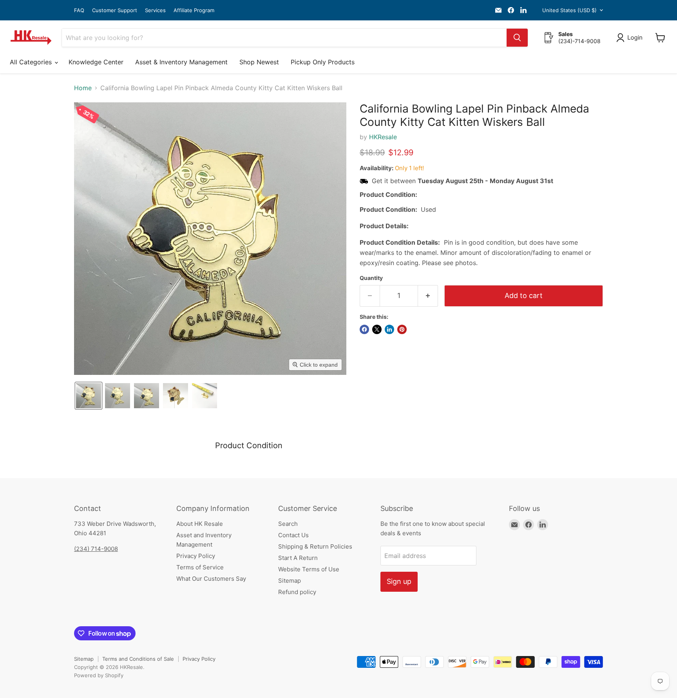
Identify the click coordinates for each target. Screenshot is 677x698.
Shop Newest (259, 62)
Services (155, 10)
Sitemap (289, 580)
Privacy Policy (195, 556)
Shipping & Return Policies (315, 546)
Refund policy (297, 592)
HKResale (383, 137)
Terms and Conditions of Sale (138, 659)
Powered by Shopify (98, 675)
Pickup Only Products (323, 62)
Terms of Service (200, 567)
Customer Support (114, 10)
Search (288, 523)
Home (83, 87)
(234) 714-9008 (96, 549)
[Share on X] (377, 329)
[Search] (517, 38)
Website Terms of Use (308, 569)
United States (569, 10)
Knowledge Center (96, 62)
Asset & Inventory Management (181, 62)
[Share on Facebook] (364, 329)
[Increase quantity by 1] (428, 296)
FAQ (79, 10)
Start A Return (298, 558)
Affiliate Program (194, 10)
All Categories (32, 62)
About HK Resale (199, 523)
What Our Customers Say (211, 578)
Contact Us (293, 535)
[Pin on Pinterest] (402, 329)
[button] (631, 37)
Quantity (371, 278)
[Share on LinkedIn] (389, 329)
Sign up (399, 581)
